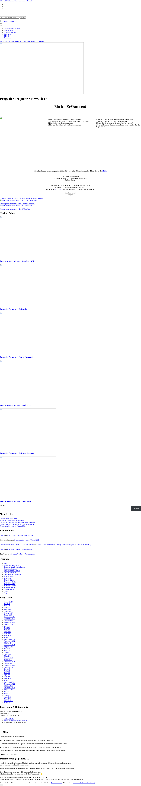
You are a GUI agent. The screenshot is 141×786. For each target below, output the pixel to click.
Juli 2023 (7, 669)
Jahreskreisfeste (9, 580)
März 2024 (7, 656)
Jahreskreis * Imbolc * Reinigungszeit (19, 549)
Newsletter (7, 38)
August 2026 (8, 602)
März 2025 (7, 633)
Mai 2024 (7, 652)
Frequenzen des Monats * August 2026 (12, 526)
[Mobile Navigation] (1, 23)
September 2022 (9, 688)
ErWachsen (3, 198)
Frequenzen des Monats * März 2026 (15, 501)
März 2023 (7, 676)
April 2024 (7, 654)
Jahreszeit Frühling (10, 582)
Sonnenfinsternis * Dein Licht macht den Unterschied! (17, 524)
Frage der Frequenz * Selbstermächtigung (18, 453)
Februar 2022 (8, 701)
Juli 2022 (7, 691)
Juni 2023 (7, 671)
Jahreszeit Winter (9, 587)
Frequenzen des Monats (12, 571)
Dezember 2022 (9, 682)
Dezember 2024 (9, 639)
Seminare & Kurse (10, 32)
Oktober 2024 (8, 643)
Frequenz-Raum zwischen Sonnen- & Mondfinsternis (17, 522)
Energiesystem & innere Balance (14, 567)
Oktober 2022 (8, 686)
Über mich (7, 34)
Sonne (6, 593)
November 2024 (9, 641)
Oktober (34, 198)
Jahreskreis (7, 578)
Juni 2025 (7, 628)
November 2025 (9, 619)
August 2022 (8, 689)
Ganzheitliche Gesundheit (12, 28)
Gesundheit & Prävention (12, 574)
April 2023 (7, 675)
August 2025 (8, 624)
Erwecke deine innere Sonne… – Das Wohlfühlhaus (17, 544)
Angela (2, 535)
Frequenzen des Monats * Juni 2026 (15, 405)
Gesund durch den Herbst (8, 518)
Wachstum (40, 198)
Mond (6, 591)
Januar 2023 (8, 680)
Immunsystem (8, 576)
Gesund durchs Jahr (10, 572)
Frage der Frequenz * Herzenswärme (12, 520)
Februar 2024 (8, 658)
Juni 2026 (7, 606)
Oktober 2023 (8, 663)
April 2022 (7, 697)
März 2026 (7, 611)
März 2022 (7, 699)
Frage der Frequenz (13, 198)
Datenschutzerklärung (87, 783)
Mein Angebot (9, 30)
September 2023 (9, 665)
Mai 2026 (7, 607)
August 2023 (8, 667)
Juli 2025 (7, 626)
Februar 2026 (8, 613)
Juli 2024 (7, 648)
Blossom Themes (56, 783)
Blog (5, 563)
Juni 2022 (7, 693)
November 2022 (9, 684)
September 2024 (9, 645)
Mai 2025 (7, 630)
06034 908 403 (9, 719)
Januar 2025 (8, 637)
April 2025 (7, 632)
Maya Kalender (9, 589)
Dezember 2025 (9, 617)
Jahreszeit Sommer (10, 586)
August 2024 (8, 647)
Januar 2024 (8, 660)
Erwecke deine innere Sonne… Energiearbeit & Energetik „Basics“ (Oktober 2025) (63, 544)
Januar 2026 (8, 615)
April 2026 (7, 609)
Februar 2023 (8, 678)
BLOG (6, 36)
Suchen (2, 505)
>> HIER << (59, 189)
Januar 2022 (8, 703)
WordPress (76, 783)
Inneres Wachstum (26, 198)
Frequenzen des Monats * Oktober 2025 (17, 261)
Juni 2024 (7, 650)
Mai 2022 (7, 695)
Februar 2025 (8, 635)
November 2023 (9, 661)
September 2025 (9, 622)
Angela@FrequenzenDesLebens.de (15, 720)
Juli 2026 (7, 604)
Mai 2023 (7, 673)
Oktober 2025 (8, 620)
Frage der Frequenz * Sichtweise (13, 309)
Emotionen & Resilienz (11, 565)
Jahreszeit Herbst (9, 584)
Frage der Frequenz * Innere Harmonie (16, 357)
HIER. (104, 171)
